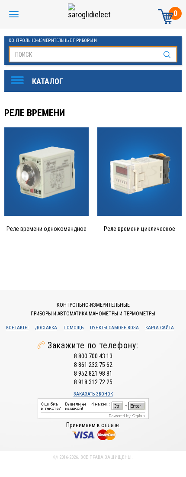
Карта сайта (159, 328)
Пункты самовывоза (114, 328)
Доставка (46, 328)
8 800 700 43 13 (93, 356)
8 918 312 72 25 (93, 382)
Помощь (73, 328)
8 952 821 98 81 (93, 373)
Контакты (17, 328)
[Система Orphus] (93, 407)
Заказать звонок (93, 394)
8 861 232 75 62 (93, 364)
